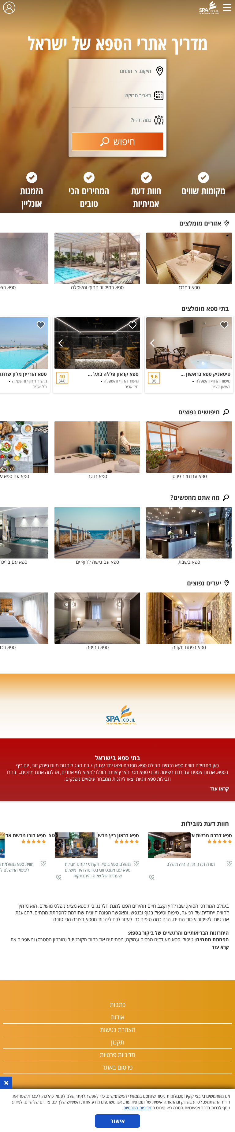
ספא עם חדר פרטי (189, 476)
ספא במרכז (189, 287)
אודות (117, 1017)
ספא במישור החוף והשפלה (97, 287)
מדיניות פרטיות (117, 1055)
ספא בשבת (189, 562)
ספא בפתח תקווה (189, 647)
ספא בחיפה (97, 647)
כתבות (117, 1004)
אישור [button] (117, 1121)
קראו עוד (219, 788)
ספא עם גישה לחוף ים (97, 562)
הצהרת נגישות (117, 1030)
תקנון (117, 1042)
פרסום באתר (117, 1067)
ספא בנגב (97, 476)
